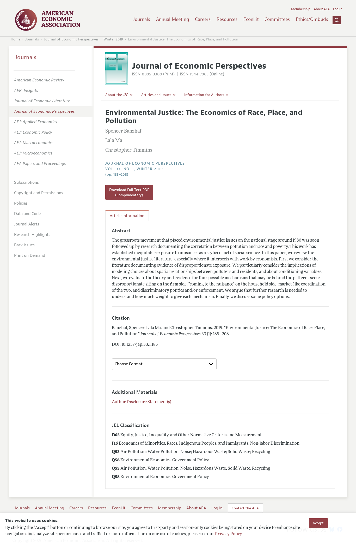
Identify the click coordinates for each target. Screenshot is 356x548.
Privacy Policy (228, 534)
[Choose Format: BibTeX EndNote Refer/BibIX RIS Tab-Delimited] (164, 364)
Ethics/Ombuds (312, 19)
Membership (300, 9)
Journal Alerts (26, 224)
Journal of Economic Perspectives (71, 39)
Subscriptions (26, 182)
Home (15, 39)
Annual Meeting (172, 19)
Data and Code (27, 213)
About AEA (322, 9)
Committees (277, 19)
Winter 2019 (113, 39)
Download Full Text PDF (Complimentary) (129, 192)
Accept (318, 523)
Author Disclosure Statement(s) (141, 402)
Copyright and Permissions (38, 192)
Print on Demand (29, 255)
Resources (227, 19)
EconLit (251, 19)
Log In (337, 9)
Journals (141, 19)
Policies (21, 203)
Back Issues (24, 245)
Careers (203, 19)
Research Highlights (32, 234)
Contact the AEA (245, 508)
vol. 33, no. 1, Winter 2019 (134, 169)
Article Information (127, 215)
